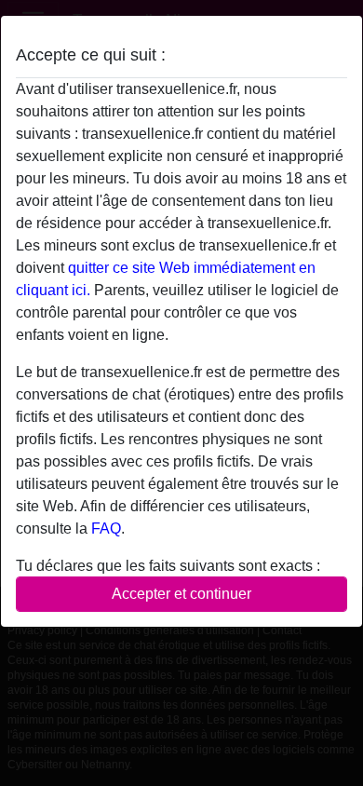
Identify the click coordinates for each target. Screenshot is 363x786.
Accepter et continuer (181, 594)
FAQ (106, 528)
